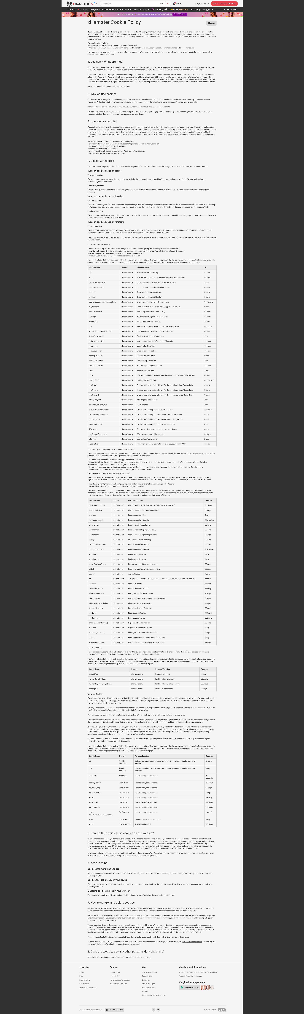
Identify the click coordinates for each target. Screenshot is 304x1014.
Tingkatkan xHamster (118, 984)
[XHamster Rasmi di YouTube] (158, 1010)
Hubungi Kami (115, 976)
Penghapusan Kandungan (120, 980)
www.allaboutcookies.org (192, 942)
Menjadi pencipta (191, 987)
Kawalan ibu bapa (148, 988)
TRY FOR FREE (179, 14)
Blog (81, 976)
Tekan (81, 972)
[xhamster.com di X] (153, 1010)
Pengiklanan (84, 984)
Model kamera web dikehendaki (191, 972)
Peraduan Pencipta (210, 972)
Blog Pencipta (84, 980)
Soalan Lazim (115, 972)
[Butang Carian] (168, 3)
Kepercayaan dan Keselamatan (154, 995)
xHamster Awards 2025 (88, 988)
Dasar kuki (146, 980)
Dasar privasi (147, 976)
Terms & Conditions (162, 251)
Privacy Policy (145, 957)
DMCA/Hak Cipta (148, 984)
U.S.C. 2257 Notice (210, 1010)
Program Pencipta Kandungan (190, 976)
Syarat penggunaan (149, 972)
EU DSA (145, 991)
